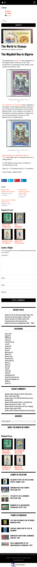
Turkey (7, 373)
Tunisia (7, 371)
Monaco (7, 354)
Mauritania (8, 352)
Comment (4, 255)
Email (3, 285)
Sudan (6, 365)
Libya (6, 350)
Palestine (7, 358)
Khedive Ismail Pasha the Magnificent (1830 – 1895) (19, 323)
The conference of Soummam (12, 105)
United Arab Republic (11, 379)
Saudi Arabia (8, 361)
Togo (6, 369)
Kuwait (7, 348)
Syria (6, 367)
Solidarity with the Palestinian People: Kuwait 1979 (19, 315)
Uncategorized (9, 375)
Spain (6, 363)
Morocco (7, 356)
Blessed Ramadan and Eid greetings (25, 410)
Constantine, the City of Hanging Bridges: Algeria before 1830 (19, 407)
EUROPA (7, 338)
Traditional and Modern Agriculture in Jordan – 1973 (18, 403)
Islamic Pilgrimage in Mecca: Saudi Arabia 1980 (18, 395)
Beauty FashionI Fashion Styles (13, 402)
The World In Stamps (13, 46)
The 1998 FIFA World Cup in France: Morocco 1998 (19, 399)
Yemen (7, 383)
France (7, 340)
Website (3, 292)
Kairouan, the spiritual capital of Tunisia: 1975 (17, 317)
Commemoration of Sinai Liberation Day (16, 321)
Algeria (17, 61)
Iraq (6, 344)
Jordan (7, 346)
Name (3, 278)
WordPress (21, 560)
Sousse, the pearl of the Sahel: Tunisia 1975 (17, 319)
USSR (6, 381)
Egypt (6, 336)
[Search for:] (18, 21)
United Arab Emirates (11, 377)
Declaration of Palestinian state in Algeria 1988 (24, 191)
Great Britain (8, 342)
